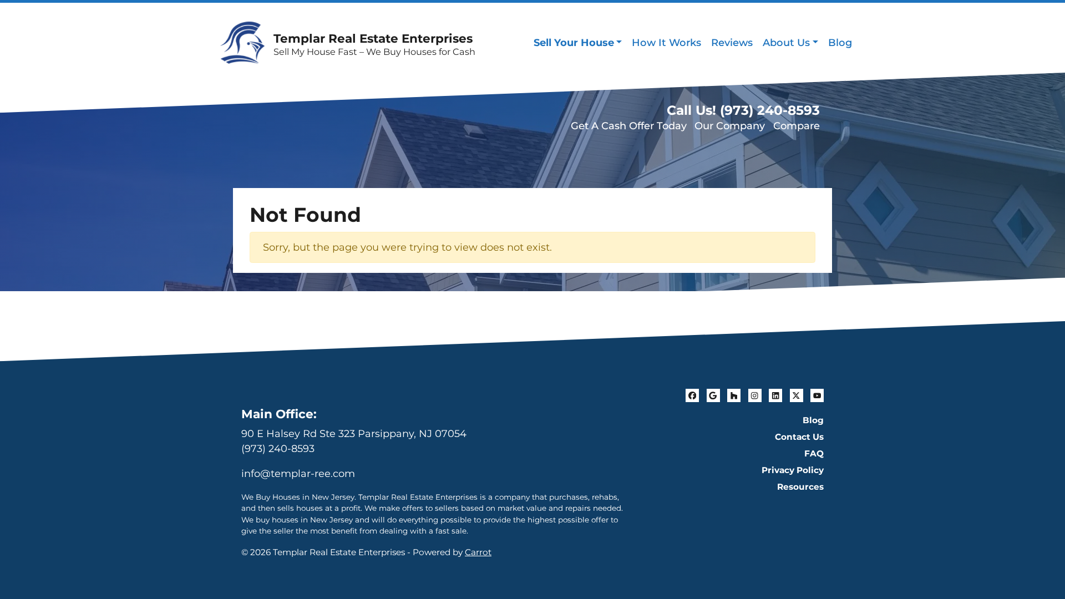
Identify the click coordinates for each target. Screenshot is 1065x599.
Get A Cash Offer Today (629, 126)
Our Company (729, 126)
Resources (800, 486)
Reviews (732, 43)
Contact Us (799, 437)
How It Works (666, 43)
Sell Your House (574, 43)
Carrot (478, 552)
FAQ (814, 453)
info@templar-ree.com (298, 474)
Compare (796, 126)
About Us (786, 43)
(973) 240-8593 (278, 449)
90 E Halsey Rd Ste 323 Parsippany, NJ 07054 (353, 434)
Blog (840, 43)
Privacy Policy (793, 470)
